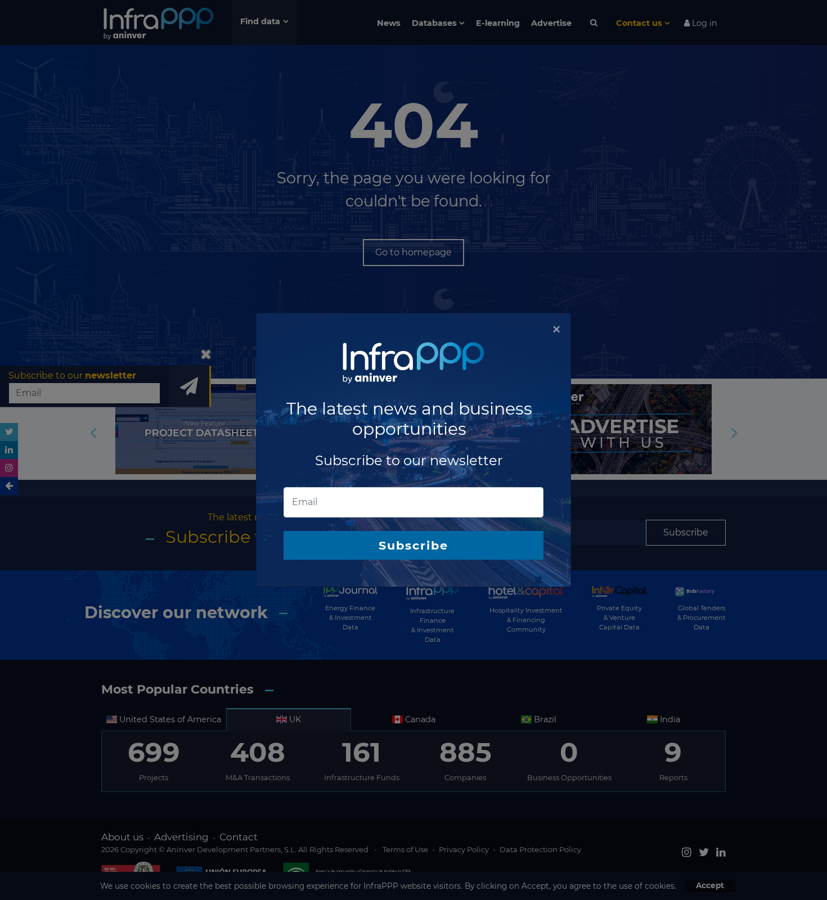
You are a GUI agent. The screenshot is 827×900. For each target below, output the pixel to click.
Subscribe (413, 545)
